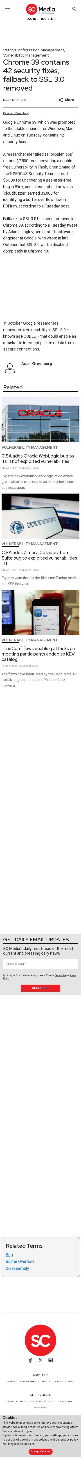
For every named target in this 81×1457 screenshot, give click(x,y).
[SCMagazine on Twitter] (40, 1360)
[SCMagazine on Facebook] (30, 1360)
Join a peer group (65, 1401)
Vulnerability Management (26, 55)
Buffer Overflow (20, 1261)
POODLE (28, 336)
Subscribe (40, 988)
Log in (31, 18)
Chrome (24, 122)
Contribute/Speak (26, 1401)
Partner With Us (40, 1407)
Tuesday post (57, 206)
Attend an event (46, 1401)
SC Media (11, 1381)
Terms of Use (60, 975)
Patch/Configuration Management (33, 49)
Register (47, 18)
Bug (9, 1254)
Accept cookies (40, 1451)
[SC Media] (40, 9)
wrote (52, 238)
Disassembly (17, 1268)
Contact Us (45, 1381)
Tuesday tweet (64, 225)
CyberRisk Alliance (28, 1381)
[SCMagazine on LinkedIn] (50, 1360)
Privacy (71, 1381)
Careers (59, 1381)
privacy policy (69, 1439)
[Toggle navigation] (7, 8)
